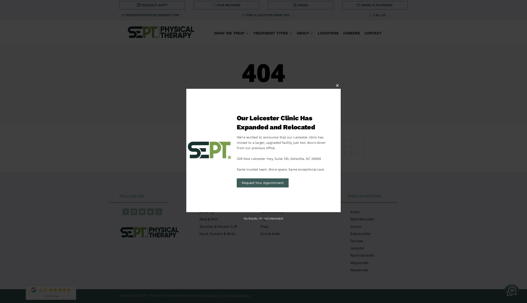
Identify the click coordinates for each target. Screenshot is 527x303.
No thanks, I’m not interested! (263, 218)
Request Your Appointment (263, 183)
